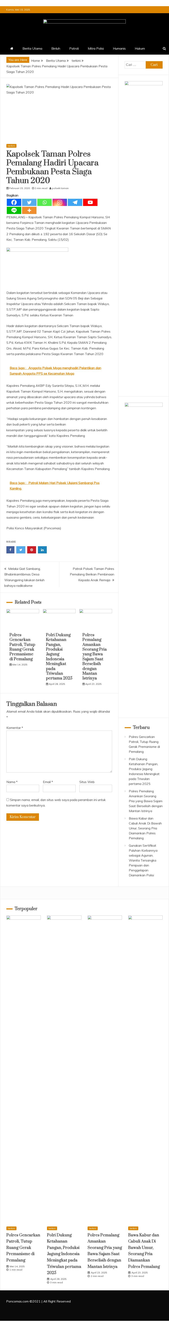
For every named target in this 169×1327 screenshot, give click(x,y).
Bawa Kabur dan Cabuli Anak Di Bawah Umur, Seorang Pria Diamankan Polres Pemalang (145, 828)
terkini (11, 145)
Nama (12, 782)
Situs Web (87, 782)
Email (48, 782)
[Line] (14, 210)
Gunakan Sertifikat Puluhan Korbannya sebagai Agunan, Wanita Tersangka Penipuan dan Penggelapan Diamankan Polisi (143, 860)
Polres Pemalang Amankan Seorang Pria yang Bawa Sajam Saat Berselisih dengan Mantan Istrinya (94, 657)
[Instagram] (60, 202)
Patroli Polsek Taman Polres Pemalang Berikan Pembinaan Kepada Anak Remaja (92, 574)
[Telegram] (75, 202)
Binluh (55, 48)
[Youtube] (90, 202)
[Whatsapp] (44, 202)
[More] (29, 210)
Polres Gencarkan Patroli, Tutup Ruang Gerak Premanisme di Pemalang (22, 647)
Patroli (74, 48)
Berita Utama (32, 48)
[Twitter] (29, 202)
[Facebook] (14, 202)
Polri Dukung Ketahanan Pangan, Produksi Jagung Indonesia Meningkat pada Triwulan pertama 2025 (59, 657)
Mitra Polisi (96, 48)
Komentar (14, 728)
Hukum (140, 48)
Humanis (119, 48)
